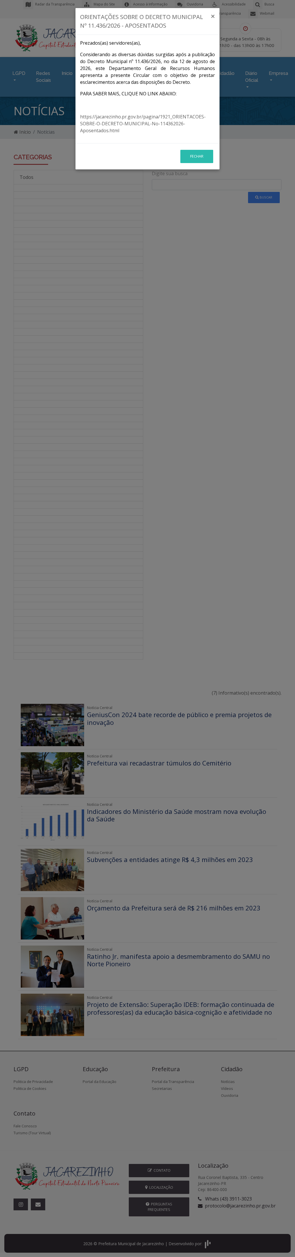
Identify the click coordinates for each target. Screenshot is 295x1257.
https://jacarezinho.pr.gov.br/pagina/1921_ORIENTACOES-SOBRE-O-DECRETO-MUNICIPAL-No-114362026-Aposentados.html (143, 124)
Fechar (196, 156)
